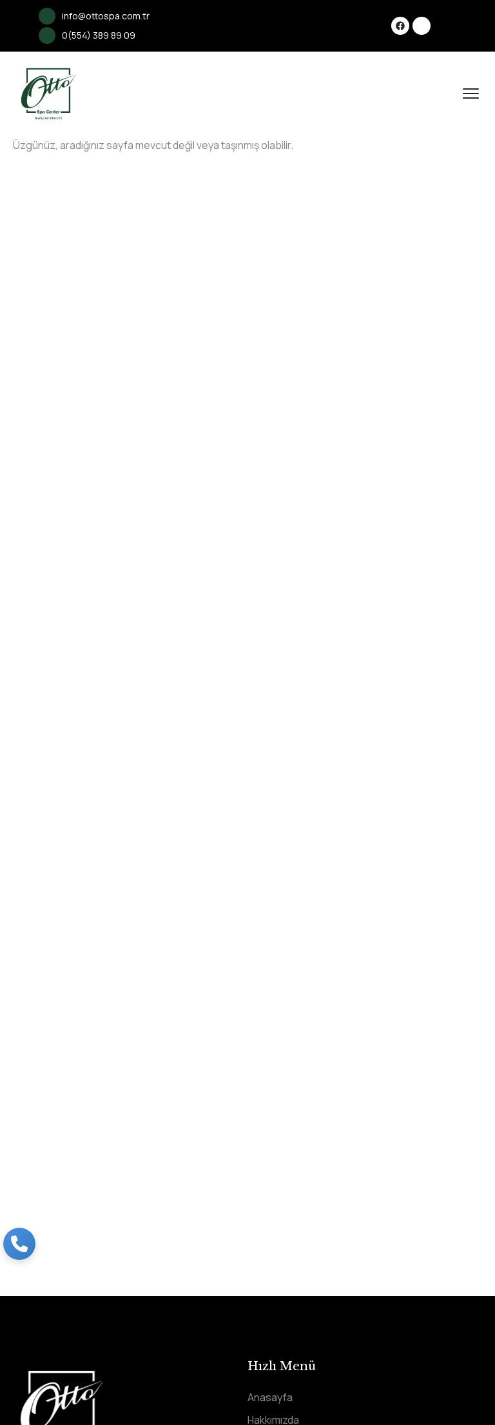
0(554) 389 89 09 (98, 35)
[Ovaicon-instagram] (421, 26)
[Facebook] (400, 26)
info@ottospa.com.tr (106, 16)
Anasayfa (270, 1397)
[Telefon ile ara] (19, 1244)
